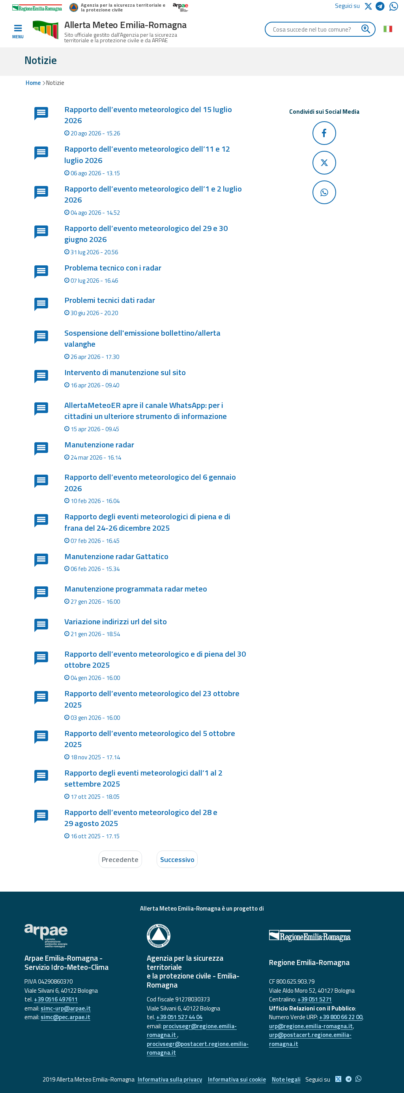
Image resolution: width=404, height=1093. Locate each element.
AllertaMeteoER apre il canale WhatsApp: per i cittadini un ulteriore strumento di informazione (145, 410)
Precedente (120, 859)
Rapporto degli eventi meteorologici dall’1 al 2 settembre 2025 (143, 778)
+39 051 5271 (314, 999)
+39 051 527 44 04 (179, 1017)
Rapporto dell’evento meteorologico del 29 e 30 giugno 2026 (146, 233)
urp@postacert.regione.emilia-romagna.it (310, 1039)
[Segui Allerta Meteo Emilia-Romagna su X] (370, 5)
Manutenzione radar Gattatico (116, 556)
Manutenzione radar (99, 444)
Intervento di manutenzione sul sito (125, 372)
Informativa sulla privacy (170, 1079)
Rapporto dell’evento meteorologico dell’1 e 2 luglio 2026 (153, 194)
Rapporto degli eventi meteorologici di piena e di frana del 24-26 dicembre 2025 (147, 521)
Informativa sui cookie (237, 1079)
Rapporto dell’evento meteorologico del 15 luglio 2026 (148, 114)
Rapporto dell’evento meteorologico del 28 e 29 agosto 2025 (140, 817)
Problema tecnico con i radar (112, 267)
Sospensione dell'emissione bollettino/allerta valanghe (142, 338)
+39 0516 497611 (56, 999)
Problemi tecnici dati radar (109, 300)
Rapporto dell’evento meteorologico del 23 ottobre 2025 (151, 698)
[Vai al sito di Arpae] (79, 936)
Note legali (286, 1079)
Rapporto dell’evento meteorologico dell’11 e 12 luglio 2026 (147, 154)
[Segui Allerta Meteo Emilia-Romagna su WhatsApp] (393, 8)
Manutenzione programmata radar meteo (135, 588)
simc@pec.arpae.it (65, 1017)
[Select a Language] (387, 28)
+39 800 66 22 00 (340, 1017)
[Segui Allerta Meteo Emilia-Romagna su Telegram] (382, 7)
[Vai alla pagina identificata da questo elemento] (40, 123)
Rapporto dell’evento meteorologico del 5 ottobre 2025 (149, 738)
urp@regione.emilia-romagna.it (311, 1026)
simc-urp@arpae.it (66, 1008)
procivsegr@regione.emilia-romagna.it (192, 1031)
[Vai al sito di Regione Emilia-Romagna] (324, 936)
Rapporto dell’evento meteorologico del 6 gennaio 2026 (150, 482)
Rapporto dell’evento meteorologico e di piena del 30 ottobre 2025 (155, 659)
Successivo (177, 859)
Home (33, 82)
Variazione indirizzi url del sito (115, 621)
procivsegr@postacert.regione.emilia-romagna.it (198, 1048)
